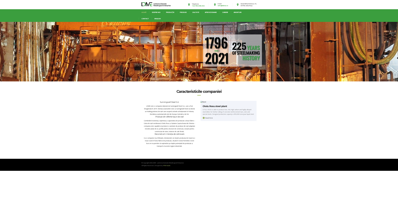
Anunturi (237, 12)
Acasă (143, 12)
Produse (183, 12)
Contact (145, 19)
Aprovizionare (211, 12)
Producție (170, 12)
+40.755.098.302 (198, 6)
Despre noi (156, 12)
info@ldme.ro (223, 5)
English (157, 19)
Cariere (225, 12)
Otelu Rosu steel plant (215, 106)
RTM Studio (166, 165)
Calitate (195, 12)
